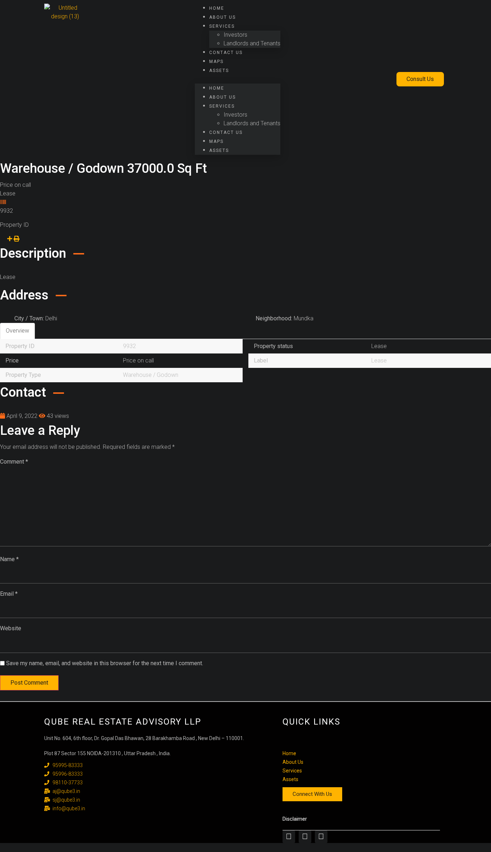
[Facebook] (289, 836)
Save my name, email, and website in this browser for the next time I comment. (104, 663)
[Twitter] (305, 836)
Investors (235, 34)
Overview (17, 330)
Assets (219, 70)
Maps (216, 61)
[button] (237, 79)
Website (10, 628)
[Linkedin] (321, 836)
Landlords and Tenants (252, 43)
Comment (14, 461)
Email (9, 593)
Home (216, 8)
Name (9, 559)
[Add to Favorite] (3, 238)
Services (222, 26)
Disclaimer (295, 819)
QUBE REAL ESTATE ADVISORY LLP (122, 722)
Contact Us (226, 52)
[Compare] (10, 238)
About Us (222, 17)
